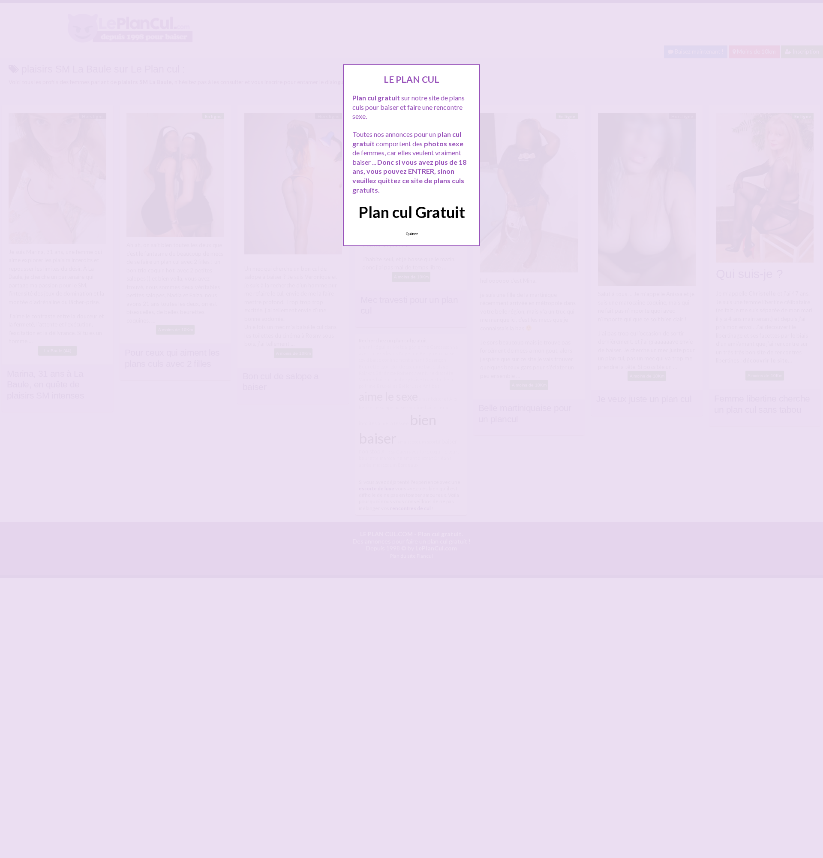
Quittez (411, 234)
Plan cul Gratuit (411, 211)
